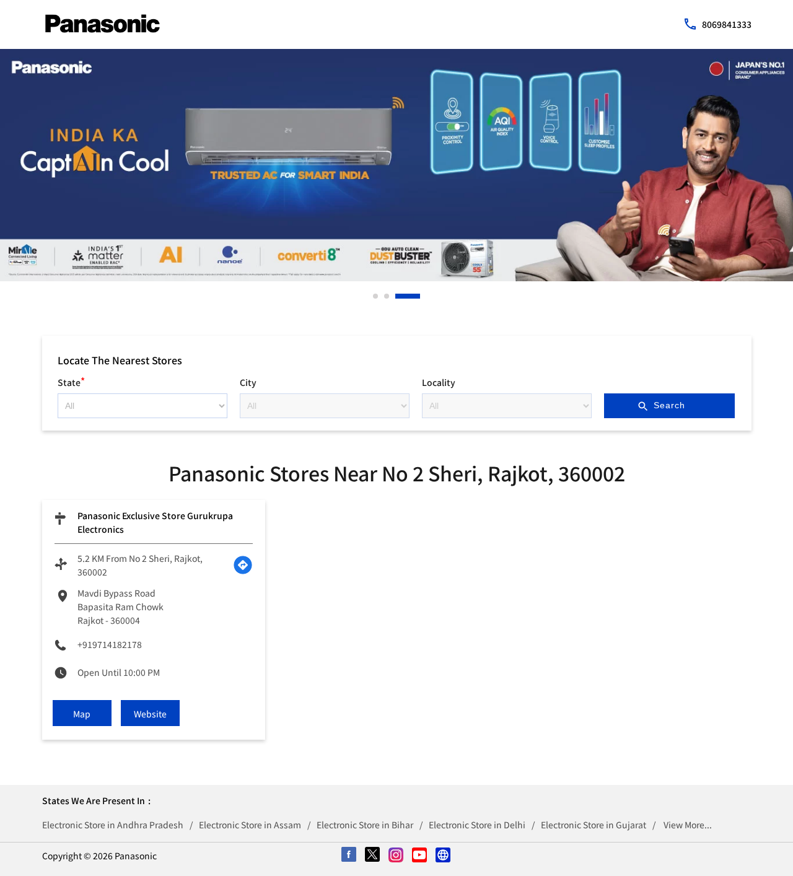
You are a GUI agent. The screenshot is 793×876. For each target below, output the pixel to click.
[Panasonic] (102, 23)
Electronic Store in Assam (250, 825)
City (248, 382)
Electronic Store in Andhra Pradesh (112, 825)
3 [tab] (398, 296)
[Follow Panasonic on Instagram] (396, 855)
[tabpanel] (396, 165)
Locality (438, 382)
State (71, 380)
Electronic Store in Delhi (477, 825)
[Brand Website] (443, 855)
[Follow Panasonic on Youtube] (420, 855)
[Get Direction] (243, 565)
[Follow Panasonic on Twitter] (373, 855)
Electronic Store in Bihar (365, 825)
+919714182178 (109, 644)
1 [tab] (376, 296)
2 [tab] (387, 296)
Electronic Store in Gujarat (593, 825)
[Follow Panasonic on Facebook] (349, 855)
